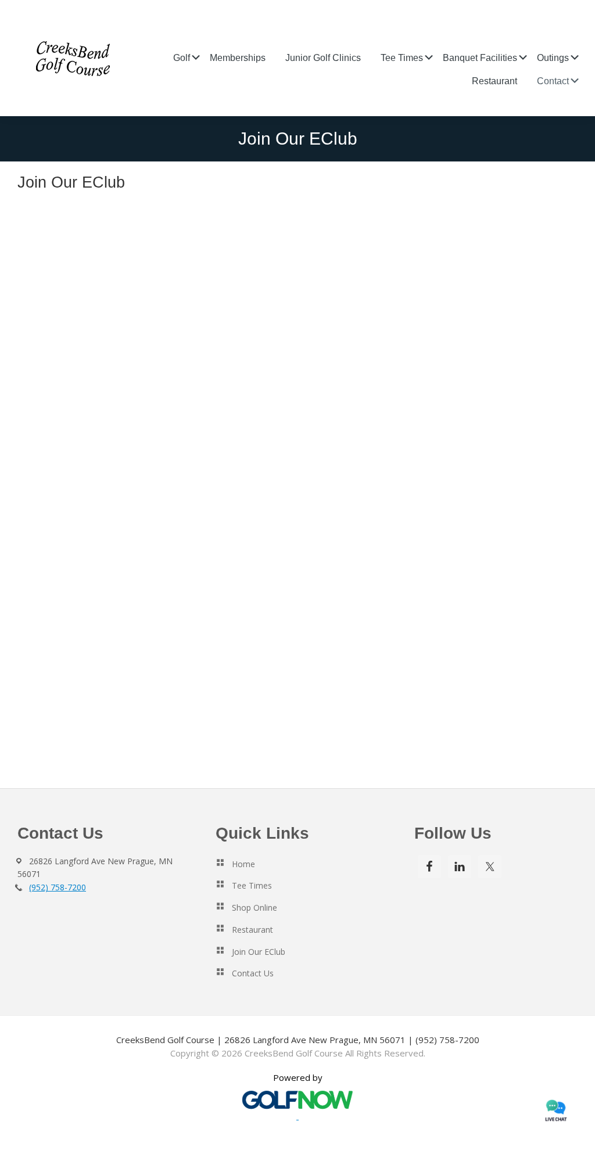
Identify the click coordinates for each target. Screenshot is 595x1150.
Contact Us (253, 973)
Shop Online (254, 907)
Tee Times (252, 885)
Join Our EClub (258, 951)
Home (243, 863)
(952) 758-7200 (57, 887)
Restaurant (252, 929)
